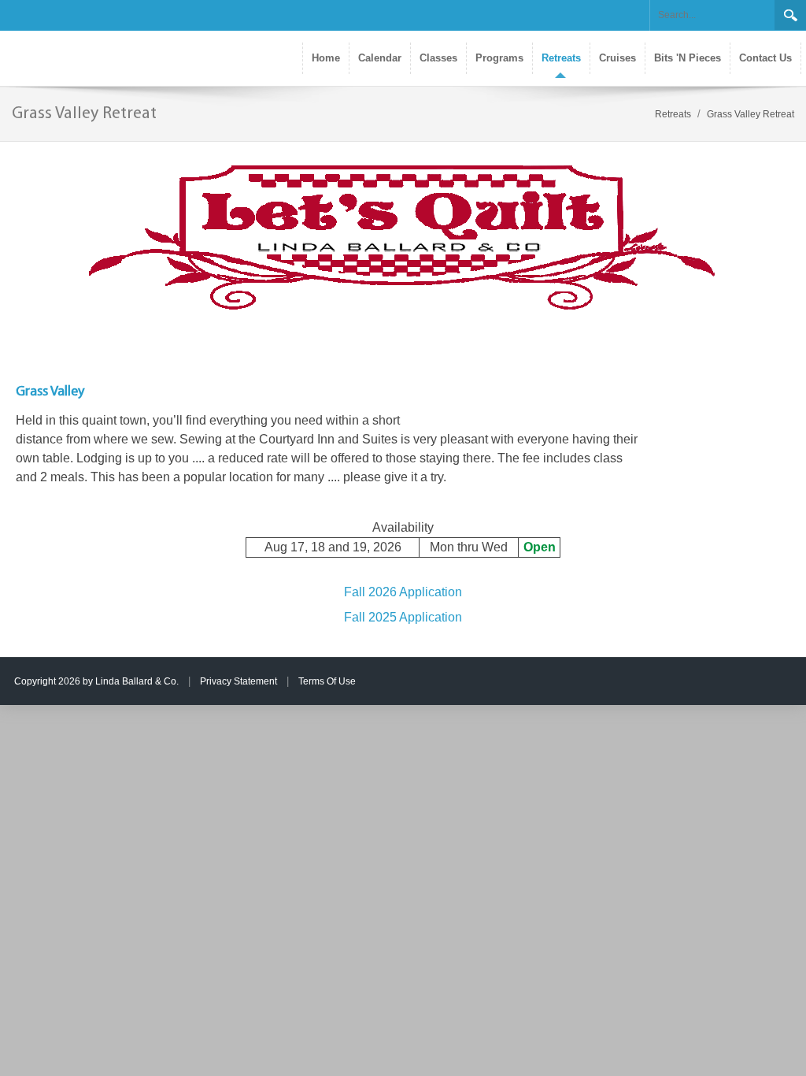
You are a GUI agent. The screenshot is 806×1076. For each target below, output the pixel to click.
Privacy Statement (238, 681)
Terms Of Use (327, 681)
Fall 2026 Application (403, 592)
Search (790, 15)
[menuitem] (561, 58)
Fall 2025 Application (403, 617)
